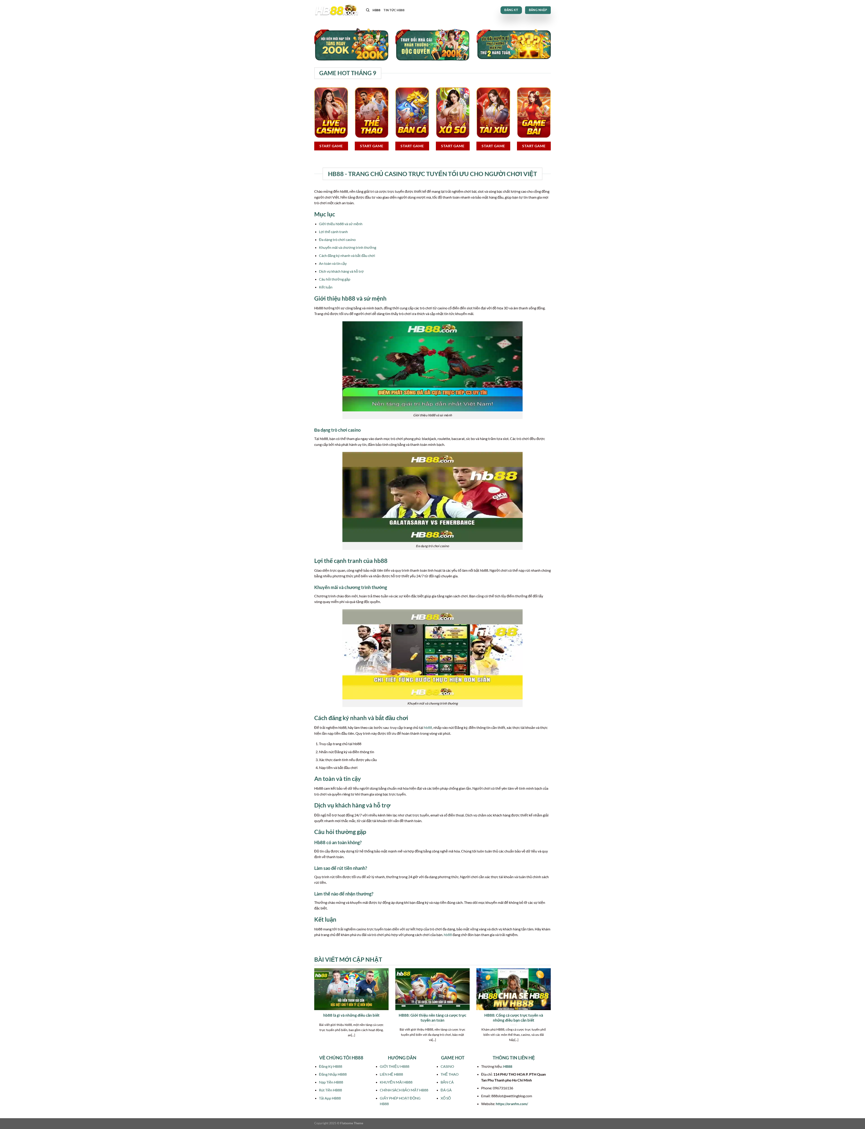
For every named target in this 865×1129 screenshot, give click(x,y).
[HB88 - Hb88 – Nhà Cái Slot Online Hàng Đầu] (336, 10)
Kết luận (325, 287)
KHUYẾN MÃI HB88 (396, 1082)
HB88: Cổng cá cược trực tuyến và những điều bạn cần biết (513, 1017)
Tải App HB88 (330, 1098)
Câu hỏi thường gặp (334, 279)
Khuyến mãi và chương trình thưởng (347, 247)
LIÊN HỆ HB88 (391, 1074)
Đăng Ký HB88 (330, 1066)
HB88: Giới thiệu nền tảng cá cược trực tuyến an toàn (432, 1017)
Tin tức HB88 (394, 10)
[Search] (367, 10)
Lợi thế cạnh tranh (333, 231)
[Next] (551, 1011)
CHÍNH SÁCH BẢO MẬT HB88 (404, 1090)
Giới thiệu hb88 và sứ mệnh (340, 224)
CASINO (447, 1066)
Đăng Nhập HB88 (333, 1074)
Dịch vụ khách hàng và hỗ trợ (341, 271)
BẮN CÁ (447, 1082)
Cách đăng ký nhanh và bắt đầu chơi (347, 255)
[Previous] (313, 1011)
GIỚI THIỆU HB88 (394, 1066)
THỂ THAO (450, 1074)
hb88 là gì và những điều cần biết (351, 1015)
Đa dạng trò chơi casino (337, 239)
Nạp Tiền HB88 (331, 1082)
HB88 (376, 10)
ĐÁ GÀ (446, 1090)
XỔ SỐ (446, 1098)
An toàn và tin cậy (333, 263)
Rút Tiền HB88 (330, 1090)
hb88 (428, 727)
